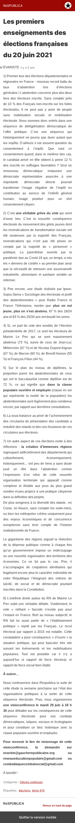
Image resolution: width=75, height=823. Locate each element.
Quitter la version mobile (37, 817)
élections (24, 790)
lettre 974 (38, 790)
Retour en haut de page (57, 805)
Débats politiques (31, 782)
